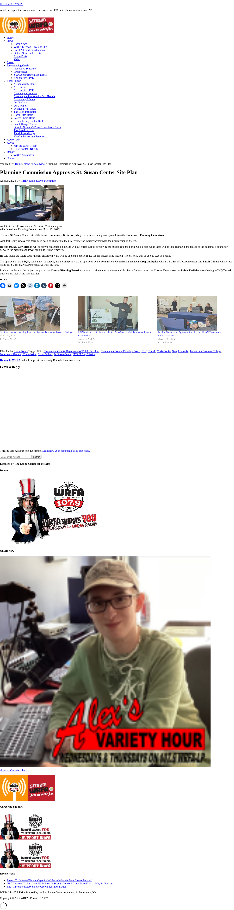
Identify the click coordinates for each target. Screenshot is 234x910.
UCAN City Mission (84, 354)
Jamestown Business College (205, 351)
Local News (21, 351)
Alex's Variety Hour (14, 770)
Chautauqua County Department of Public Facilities (71, 351)
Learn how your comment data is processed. (66, 450)
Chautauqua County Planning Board (120, 351)
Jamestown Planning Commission (18, 354)
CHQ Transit (148, 351)
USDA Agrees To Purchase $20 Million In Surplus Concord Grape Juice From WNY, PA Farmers (60, 883)
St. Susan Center (62, 354)
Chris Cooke (164, 351)
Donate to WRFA (10, 360)
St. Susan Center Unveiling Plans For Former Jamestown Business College (36, 332)
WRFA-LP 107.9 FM (11, 4)
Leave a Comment (46, 180)
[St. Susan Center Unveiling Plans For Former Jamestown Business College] (37, 313)
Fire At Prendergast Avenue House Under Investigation (36, 886)
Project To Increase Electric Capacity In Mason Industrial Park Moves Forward (49, 880)
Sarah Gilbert (45, 354)
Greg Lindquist (180, 351)
